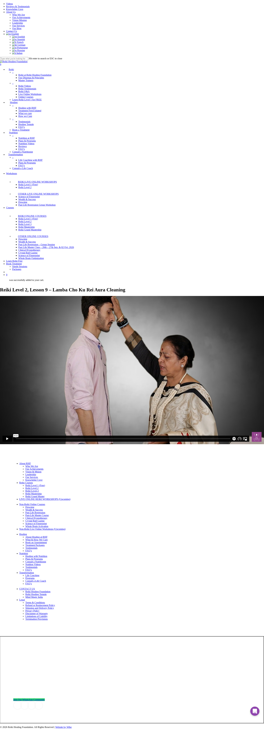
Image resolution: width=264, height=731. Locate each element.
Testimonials (31, 548)
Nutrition (23, 553)
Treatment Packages (35, 545)
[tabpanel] (132, 370)
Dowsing (29, 507)
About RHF (25, 463)
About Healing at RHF (36, 537)
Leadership (30, 474)
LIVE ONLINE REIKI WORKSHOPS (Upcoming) (44, 499)
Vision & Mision (33, 471)
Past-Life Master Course (37, 515)
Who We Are (31, 466)
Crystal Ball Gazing (34, 521)
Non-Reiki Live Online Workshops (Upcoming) (42, 529)
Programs (30, 578)
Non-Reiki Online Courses (32, 504)
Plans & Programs (34, 559)
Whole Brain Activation (36, 526)
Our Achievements (34, 469)
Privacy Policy (32, 610)
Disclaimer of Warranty (36, 613)
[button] (29, 699)
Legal (22, 599)
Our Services (31, 477)
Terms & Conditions (35, 602)
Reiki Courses (26, 482)
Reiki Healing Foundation (37, 591)
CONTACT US (27, 589)
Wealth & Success (34, 510)
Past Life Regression (35, 512)
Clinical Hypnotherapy (36, 518)
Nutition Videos (33, 564)
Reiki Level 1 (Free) (35, 485)
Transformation (26, 572)
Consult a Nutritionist (35, 561)
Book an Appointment (36, 542)
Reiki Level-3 (32, 491)
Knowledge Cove (33, 480)
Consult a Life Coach (35, 581)
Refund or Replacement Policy (40, 605)
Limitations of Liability (36, 616)
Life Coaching (32, 575)
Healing (23, 534)
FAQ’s (28, 550)
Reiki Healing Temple (36, 594)
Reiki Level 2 (31, 488)
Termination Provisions (36, 619)
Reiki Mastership (33, 493)
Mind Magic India (34, 597)
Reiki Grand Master (34, 496)
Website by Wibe (63, 727)
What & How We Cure (36, 539)
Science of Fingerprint (36, 523)
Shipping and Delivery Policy (39, 608)
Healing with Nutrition (36, 556)
